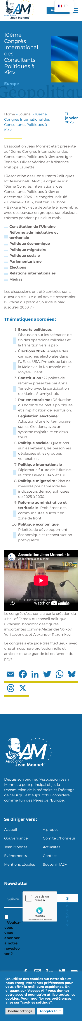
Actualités (51, 847)
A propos (50, 829)
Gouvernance (16, 838)
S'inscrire (67, 899)
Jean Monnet (15, 847)
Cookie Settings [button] (20, 1011)
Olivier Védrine (32, 162)
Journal (25, 114)
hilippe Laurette (21, 167)
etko (14, 162)
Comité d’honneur (59, 838)
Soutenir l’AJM (55, 864)
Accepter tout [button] (50, 1011)
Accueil (10, 829)
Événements (15, 856)
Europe (11, 83)
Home (9, 114)
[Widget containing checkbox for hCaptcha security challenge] (40, 906)
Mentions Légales (19, 864)
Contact (50, 856)
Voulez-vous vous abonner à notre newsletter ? (12, 938)
